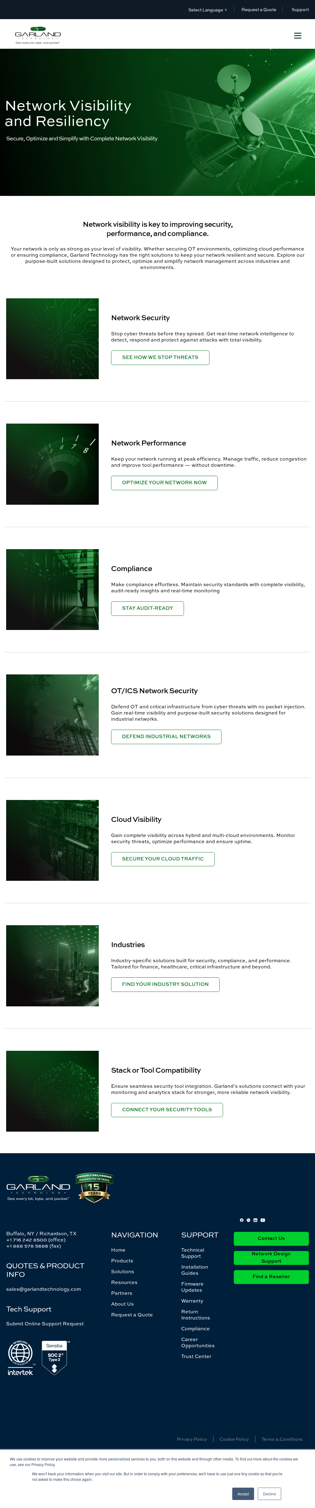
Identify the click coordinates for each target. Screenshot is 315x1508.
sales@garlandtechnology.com (43, 1289)
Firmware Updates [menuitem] (192, 1286)
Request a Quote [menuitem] (132, 1314)
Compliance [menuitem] (195, 1328)
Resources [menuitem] (124, 1282)
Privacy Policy (192, 1439)
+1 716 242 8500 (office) (36, 1239)
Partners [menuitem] (121, 1293)
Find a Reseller (271, 1276)
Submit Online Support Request (45, 1323)
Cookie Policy (234, 1439)
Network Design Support (271, 1258)
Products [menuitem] (122, 1260)
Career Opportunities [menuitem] (198, 1342)
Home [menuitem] (118, 1249)
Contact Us (271, 1238)
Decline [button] (269, 1493)
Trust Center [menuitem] (196, 1356)
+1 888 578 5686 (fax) (33, 1245)
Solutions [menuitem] (122, 1271)
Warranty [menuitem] (192, 1300)
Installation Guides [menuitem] (194, 1269)
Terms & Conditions (282, 1439)
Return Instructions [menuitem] (195, 1314)
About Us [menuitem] (122, 1303)
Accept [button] (243, 1493)
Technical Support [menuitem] (192, 1252)
